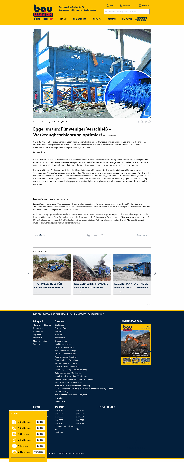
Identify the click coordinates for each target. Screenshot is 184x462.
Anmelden (38, 451)
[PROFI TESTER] (141, 19)
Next (155, 275)
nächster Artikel (141, 235)
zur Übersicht (41, 235)
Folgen (40, 421)
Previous (29, 275)
